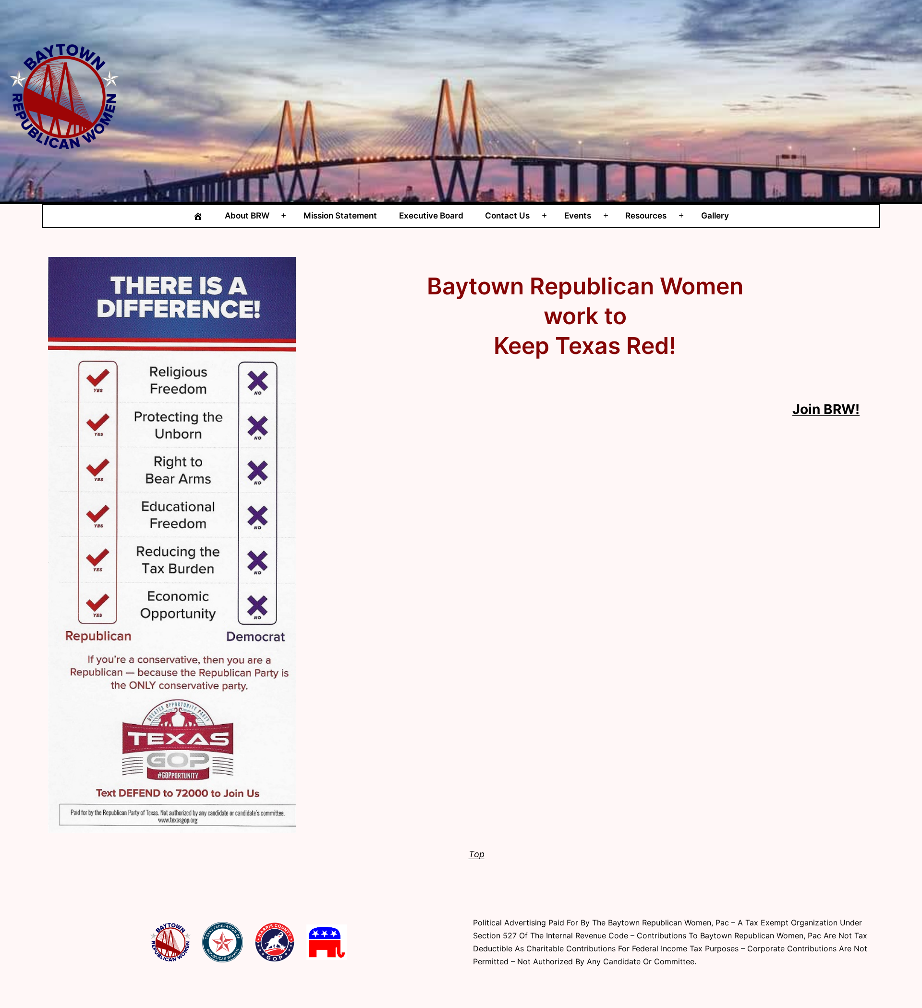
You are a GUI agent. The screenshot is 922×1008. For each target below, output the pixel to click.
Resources (646, 215)
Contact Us (507, 215)
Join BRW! (826, 409)
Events (577, 215)
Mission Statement (340, 215)
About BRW (247, 215)
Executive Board (431, 215)
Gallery (715, 215)
